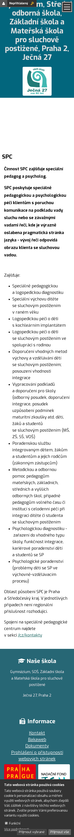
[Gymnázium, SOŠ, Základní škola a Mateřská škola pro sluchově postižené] (37, 82)
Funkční (14, 823)
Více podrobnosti (16, 829)
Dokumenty (37, 746)
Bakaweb (37, 739)
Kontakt (37, 733)
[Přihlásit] (32, 3)
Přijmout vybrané (32, 832)
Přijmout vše (59, 832)
